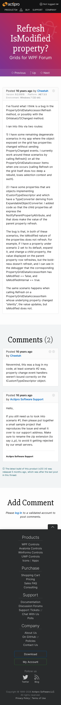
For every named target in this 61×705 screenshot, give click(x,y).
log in (18, 512)
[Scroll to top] (53, 526)
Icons (26, 560)
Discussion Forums (31, 606)
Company (30, 625)
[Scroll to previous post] (50, 351)
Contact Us (30, 645)
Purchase (30, 568)
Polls (30, 618)
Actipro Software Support (26, 399)
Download (30, 654)
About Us (31, 632)
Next (46, 72)
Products (30, 537)
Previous (20, 72)
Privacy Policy (23, 698)
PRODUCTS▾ (11, 10)
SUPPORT (38, 10)
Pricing (30, 579)
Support (30, 594)
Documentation (30, 602)
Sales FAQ (30, 583)
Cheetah (42, 90)
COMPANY (50, 10)
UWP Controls (31, 556)
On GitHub (29, 636)
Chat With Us (30, 614)
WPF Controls (30, 544)
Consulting (30, 587)
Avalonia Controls (30, 548)
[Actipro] (11, 4)
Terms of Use (39, 698)
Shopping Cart (30, 575)
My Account (30, 662)
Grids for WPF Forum (30, 57)
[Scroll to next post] (53, 90)
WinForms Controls (30, 552)
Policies (30, 641)
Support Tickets (29, 610)
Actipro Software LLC (43, 692)
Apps (35, 560)
